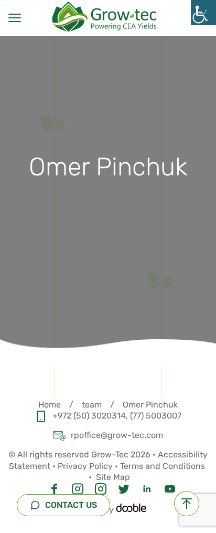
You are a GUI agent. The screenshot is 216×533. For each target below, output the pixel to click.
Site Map (113, 477)
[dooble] (131, 510)
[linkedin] (147, 488)
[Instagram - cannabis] (77, 488)
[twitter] (123, 488)
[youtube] (170, 488)
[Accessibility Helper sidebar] (203, 12)
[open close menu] (14, 18)
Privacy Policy (85, 466)
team (92, 405)
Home (49, 405)
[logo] (108, 17)
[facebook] (54, 488)
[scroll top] (186, 503)
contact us (70, 505)
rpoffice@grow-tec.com (117, 435)
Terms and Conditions (163, 466)
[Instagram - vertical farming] (100, 488)
